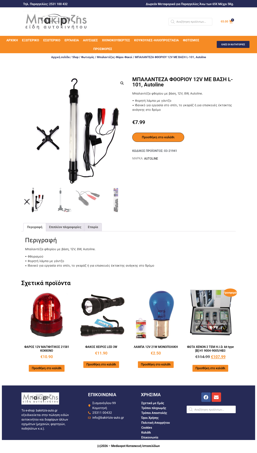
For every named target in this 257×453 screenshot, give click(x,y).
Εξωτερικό (30, 40)
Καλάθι (146, 432)
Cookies (146, 427)
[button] (122, 83)
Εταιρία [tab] (93, 227)
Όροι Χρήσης (150, 418)
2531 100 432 (58, 4)
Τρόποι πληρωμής (153, 408)
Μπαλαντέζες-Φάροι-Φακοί (114, 57)
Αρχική (12, 40)
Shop (75, 57)
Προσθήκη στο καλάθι (158, 137)
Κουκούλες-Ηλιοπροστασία (156, 40)
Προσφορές (102, 49)
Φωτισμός (191, 40)
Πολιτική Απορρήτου (155, 423)
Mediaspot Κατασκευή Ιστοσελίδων (135, 446)
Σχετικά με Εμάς (152, 403)
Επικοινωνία (149, 437)
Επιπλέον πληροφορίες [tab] (65, 227)
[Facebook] (206, 397)
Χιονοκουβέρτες (116, 40)
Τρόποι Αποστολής (154, 413)
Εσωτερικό (51, 40)
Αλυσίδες (90, 40)
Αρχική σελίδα (60, 57)
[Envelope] (216, 397)
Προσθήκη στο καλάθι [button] (47, 368)
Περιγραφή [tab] (34, 227)
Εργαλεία (72, 40)
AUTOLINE (151, 158)
